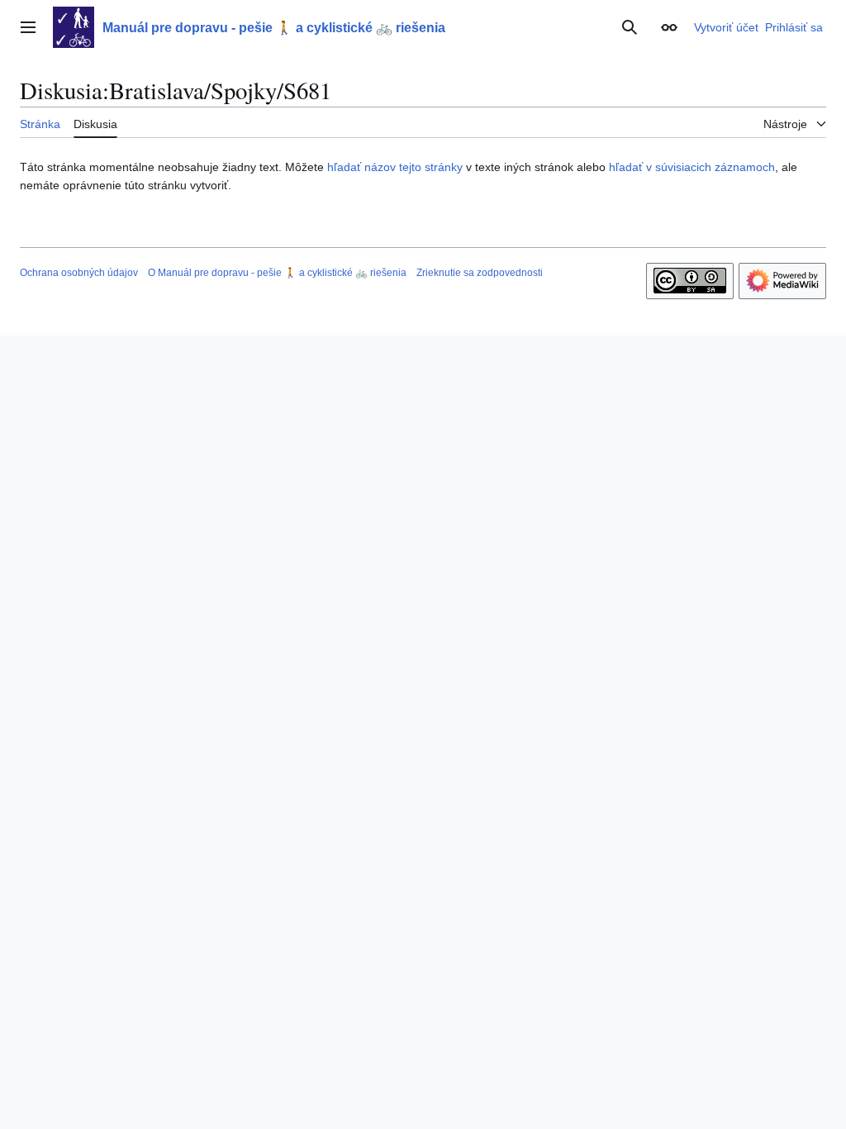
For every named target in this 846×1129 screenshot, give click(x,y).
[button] (28, 27)
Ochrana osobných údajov (79, 273)
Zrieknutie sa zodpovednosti (479, 273)
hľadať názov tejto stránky (395, 167)
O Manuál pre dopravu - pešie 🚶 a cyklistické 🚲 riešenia (277, 273)
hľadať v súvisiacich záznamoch (692, 167)
